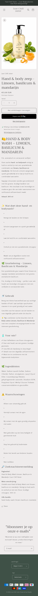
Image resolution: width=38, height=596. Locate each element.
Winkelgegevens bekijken (12, 132)
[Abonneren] (31, 548)
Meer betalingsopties (19, 121)
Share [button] (6, 506)
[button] (4, 10)
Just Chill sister (15, 592)
